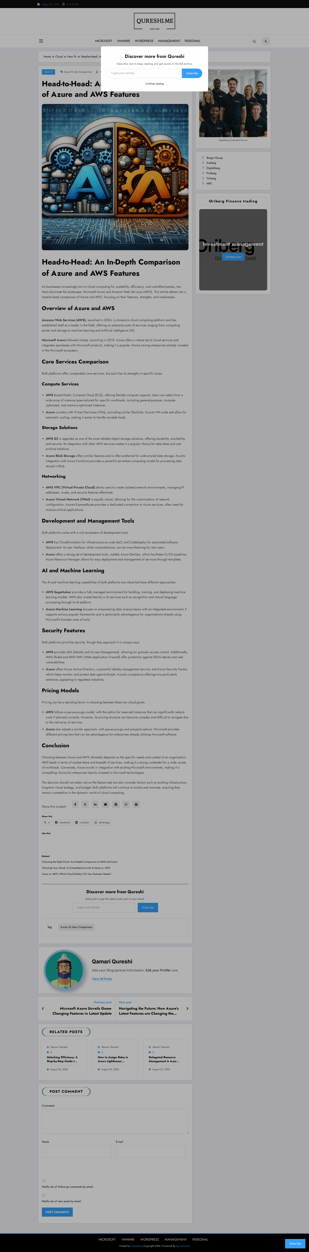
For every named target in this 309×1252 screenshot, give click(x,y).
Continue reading (154, 83)
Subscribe (192, 73)
